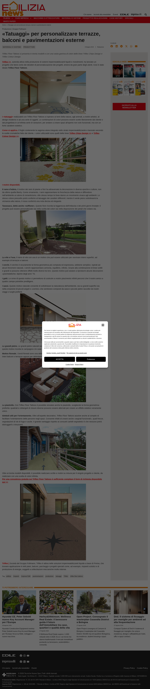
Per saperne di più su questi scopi (77, 353)
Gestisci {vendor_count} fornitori (55, 353)
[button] (103, 325)
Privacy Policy (79, 364)
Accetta (59, 359)
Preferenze (91, 359)
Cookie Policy (70, 364)
